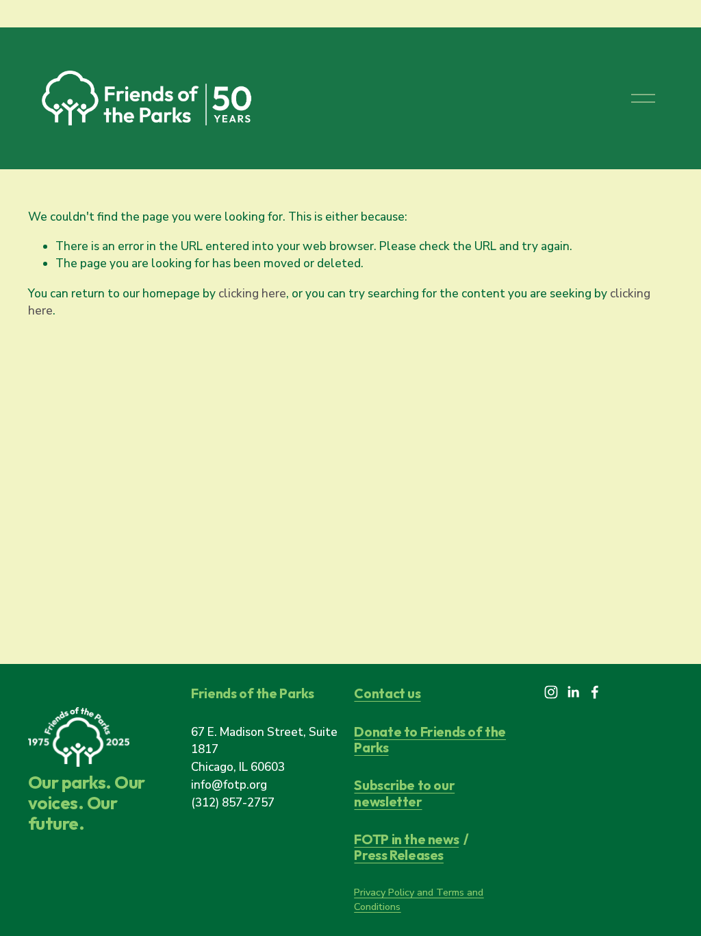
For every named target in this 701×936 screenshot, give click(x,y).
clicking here (252, 293)
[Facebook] (595, 692)
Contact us (387, 693)
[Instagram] (551, 692)
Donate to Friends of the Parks (430, 740)
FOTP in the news (406, 839)
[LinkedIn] (573, 692)
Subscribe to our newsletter (404, 793)
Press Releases (399, 855)
